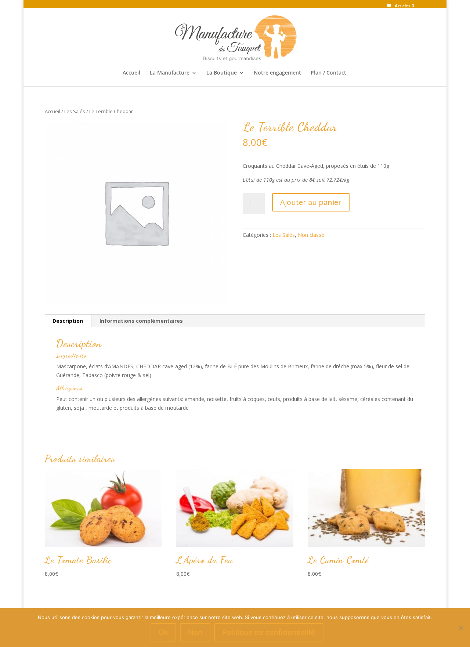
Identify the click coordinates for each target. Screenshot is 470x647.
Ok (163, 632)
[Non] (460, 627)
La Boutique (221, 73)
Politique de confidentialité (268, 632)
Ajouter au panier (310, 202)
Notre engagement (277, 73)
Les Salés (74, 111)
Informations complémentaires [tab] (141, 320)
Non (195, 632)
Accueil (131, 73)
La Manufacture (169, 73)
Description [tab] (68, 320)
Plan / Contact (328, 73)
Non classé (311, 234)
